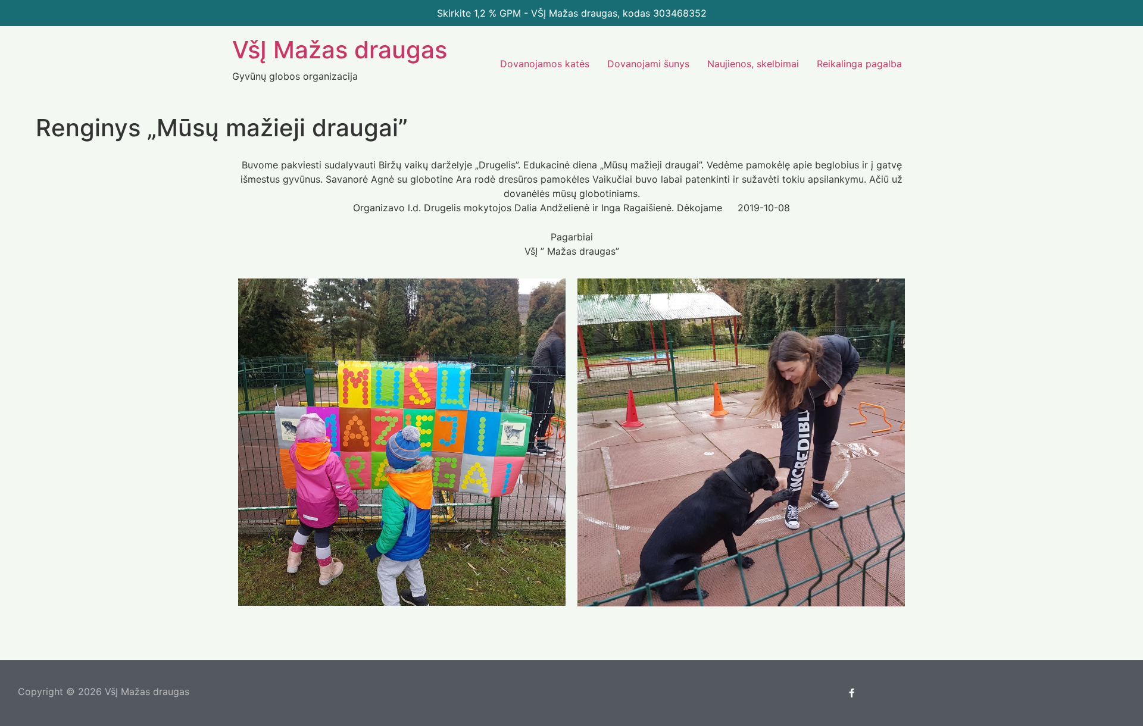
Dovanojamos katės (544, 64)
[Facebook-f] (851, 693)
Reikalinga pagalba (859, 64)
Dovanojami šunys (648, 64)
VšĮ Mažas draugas (339, 49)
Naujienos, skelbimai (753, 64)
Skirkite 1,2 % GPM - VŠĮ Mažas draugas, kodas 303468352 (572, 13)
